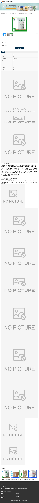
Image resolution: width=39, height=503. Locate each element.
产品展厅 (10, 13)
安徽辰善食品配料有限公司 (14, 500)
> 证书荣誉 (2, 496)
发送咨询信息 (19, 48)
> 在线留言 (2, 497)
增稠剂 (13, 13)
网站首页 (7, 13)
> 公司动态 (2, 494)
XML (26, 500)
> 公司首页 (2, 493)
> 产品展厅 (17, 494)
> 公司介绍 (17, 493)
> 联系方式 (17, 496)
